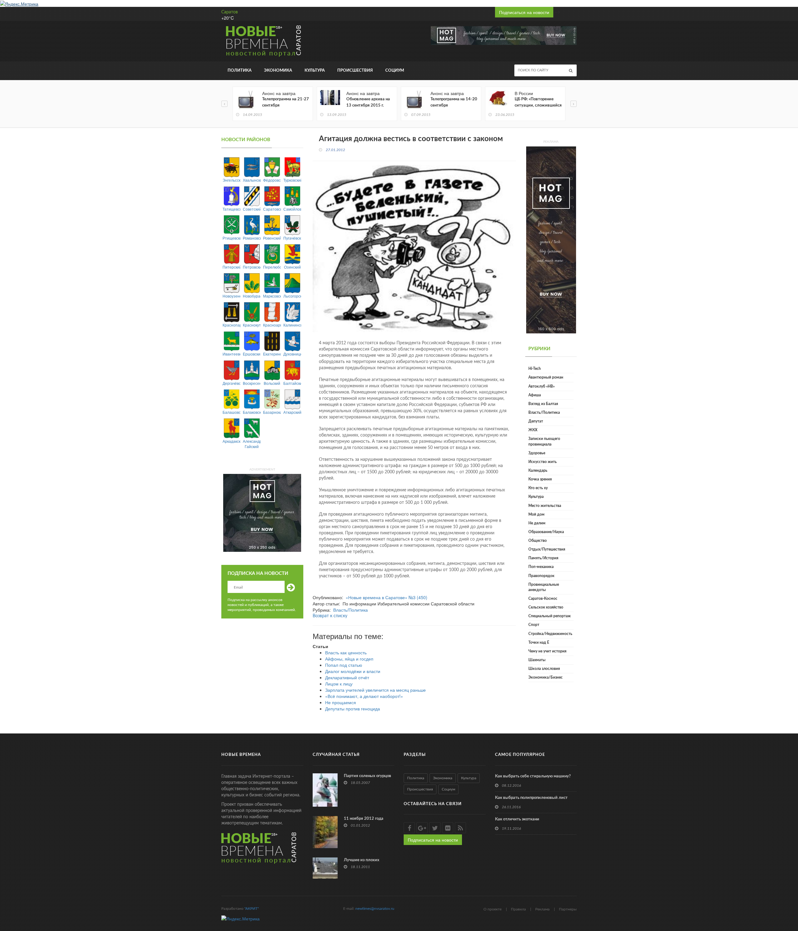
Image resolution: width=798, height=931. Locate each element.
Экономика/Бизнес (545, 677)
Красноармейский (272, 324)
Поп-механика (541, 567)
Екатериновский (272, 353)
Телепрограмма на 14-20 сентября (453, 102)
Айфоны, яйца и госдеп (349, 659)
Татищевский (231, 209)
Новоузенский (231, 295)
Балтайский (292, 383)
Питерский (231, 267)
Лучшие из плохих (361, 860)
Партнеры (568, 909)
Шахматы (537, 660)
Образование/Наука (546, 532)
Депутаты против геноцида (352, 708)
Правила (518, 909)
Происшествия (355, 71)
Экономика (278, 71)
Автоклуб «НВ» (541, 386)
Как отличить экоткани (517, 819)
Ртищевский (231, 238)
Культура (315, 71)
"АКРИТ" (251, 908)
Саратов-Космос (542, 598)
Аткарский (292, 412)
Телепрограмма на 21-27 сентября (285, 102)
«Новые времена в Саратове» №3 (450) (386, 597)
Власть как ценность (346, 652)
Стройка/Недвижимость (550, 634)
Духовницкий (292, 353)
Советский (252, 209)
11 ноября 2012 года (363, 819)
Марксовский (272, 295)
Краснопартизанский (231, 324)
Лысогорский (292, 295)
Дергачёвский (231, 383)
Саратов (229, 12)
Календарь (537, 470)
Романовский (252, 238)
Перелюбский (272, 267)
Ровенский (272, 238)
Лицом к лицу (339, 683)
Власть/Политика (350, 610)
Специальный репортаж (549, 616)
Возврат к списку (330, 616)
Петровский (252, 267)
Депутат (535, 421)
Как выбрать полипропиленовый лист (531, 798)
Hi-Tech (534, 368)
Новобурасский (252, 295)
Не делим (537, 523)
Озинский (292, 267)
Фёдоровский (272, 180)
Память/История (543, 558)
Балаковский (252, 412)
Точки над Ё (538, 642)
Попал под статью (343, 665)
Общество (537, 540)
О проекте (492, 909)
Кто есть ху (538, 488)
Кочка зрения (540, 479)
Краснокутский (252, 324)
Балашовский (231, 412)
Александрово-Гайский (252, 443)
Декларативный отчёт (347, 677)
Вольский (272, 383)
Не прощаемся (340, 702)
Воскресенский (252, 383)
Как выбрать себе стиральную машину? (533, 776)
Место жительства (544, 506)
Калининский (292, 324)
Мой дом (536, 514)
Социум (394, 71)
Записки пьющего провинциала (544, 441)
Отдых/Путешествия (546, 549)
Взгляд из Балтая (543, 404)
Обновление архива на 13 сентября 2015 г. (368, 102)
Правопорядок (541, 576)
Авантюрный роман (545, 377)
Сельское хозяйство (545, 607)
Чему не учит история (547, 651)
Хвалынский (252, 180)
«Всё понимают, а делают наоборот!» (364, 696)
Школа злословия (544, 669)
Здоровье (536, 453)
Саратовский (272, 209)
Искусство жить (542, 462)
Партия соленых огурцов (367, 776)
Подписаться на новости (524, 12)
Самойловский (292, 209)
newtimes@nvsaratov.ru (374, 908)
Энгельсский (231, 180)
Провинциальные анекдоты (543, 587)
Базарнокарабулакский (272, 412)
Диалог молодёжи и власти (352, 671)
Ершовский (252, 353)
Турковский (292, 180)
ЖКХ (532, 430)
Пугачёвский (292, 238)
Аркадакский (231, 441)
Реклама (542, 909)
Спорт (533, 625)
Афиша (534, 395)
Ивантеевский (231, 353)
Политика (240, 71)
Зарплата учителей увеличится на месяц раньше (375, 690)
